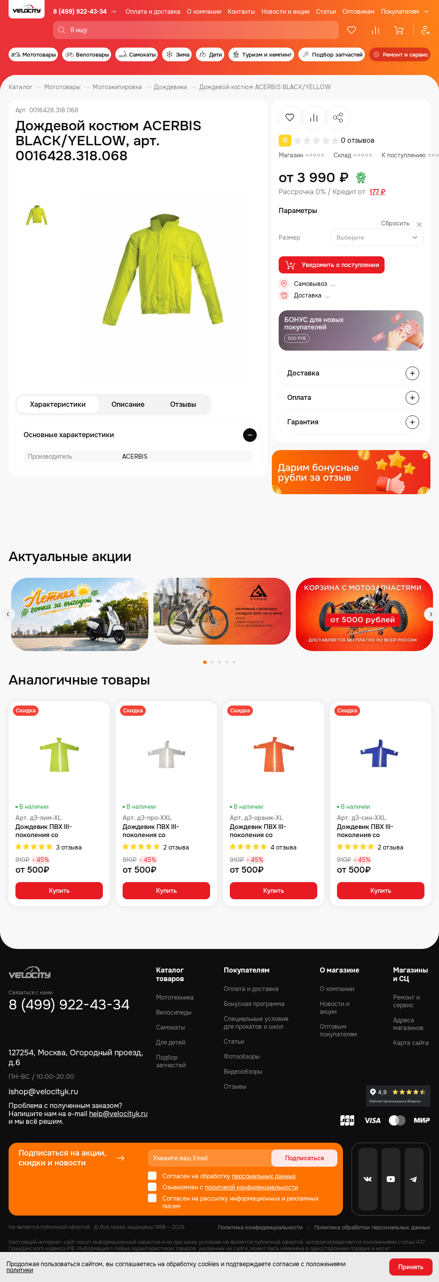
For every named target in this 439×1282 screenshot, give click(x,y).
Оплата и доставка (153, 11)
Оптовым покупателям (338, 1030)
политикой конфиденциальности (251, 1187)
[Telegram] (414, 1179)
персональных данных (264, 1176)
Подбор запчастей (171, 1061)
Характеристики (58, 404)
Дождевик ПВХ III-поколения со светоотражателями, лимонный (47, 831)
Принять (411, 1267)
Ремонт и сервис (406, 1001)
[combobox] (377, 237)
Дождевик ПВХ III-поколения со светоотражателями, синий (379, 831)
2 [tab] (212, 662)
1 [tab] (205, 662)
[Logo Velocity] (27, 19)
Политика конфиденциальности (260, 1227)
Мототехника (175, 997)
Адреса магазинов (408, 1024)
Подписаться (304, 1158)
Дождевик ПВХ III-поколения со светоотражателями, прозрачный (155, 831)
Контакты (241, 11)
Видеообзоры (243, 1071)
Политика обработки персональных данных (372, 1227)
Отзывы (183, 404)
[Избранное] (351, 30)
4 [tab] (227, 662)
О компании (204, 11)
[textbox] (352, 237)
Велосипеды (174, 1012)
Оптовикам (359, 11)
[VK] (367, 1179)
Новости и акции (286, 11)
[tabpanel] (79, 614)
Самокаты (170, 1027)
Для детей (170, 1042)
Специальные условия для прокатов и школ (256, 1022)
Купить (59, 891)
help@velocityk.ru (118, 1113)
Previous (8, 614)
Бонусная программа (254, 1004)
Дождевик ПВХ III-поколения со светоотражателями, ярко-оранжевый (272, 831)
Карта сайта (411, 1043)
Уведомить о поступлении (340, 265)
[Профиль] (421, 30)
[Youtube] (391, 1179)
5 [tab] (234, 662)
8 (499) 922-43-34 (80, 11)
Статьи (326, 11)
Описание (127, 404)
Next (431, 614)
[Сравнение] (375, 30)
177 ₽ (377, 192)
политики (19, 1270)
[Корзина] (399, 30)
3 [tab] (219, 662)
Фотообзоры (242, 1056)
